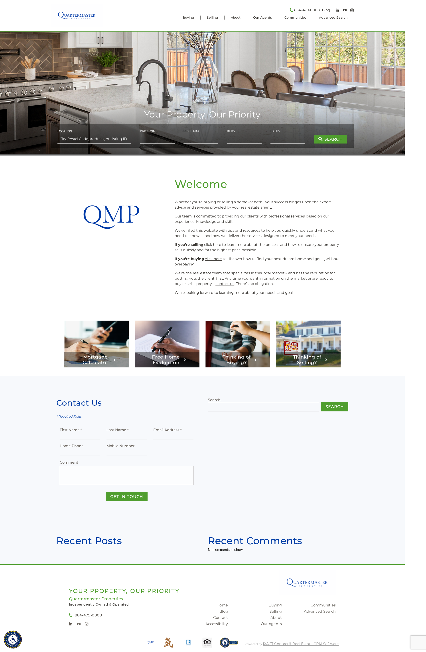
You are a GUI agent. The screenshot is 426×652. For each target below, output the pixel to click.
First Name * (71, 430)
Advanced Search (333, 18)
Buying (188, 18)
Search (214, 400)
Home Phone (72, 446)
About (236, 18)
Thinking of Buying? (237, 359)
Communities (295, 18)
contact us (224, 284)
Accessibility (216, 624)
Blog (223, 611)
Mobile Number (120, 446)
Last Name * (117, 430)
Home (222, 605)
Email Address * (167, 430)
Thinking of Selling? (307, 359)
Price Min (147, 131)
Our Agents (262, 18)
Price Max (191, 131)
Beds (231, 131)
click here (212, 245)
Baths (275, 131)
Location (64, 131)
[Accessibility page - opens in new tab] (228, 645)
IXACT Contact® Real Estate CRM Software (301, 644)
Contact (220, 618)
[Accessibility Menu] (13, 639)
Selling (212, 18)
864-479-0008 (307, 10)
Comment (69, 462)
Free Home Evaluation (166, 359)
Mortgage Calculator (95, 359)
